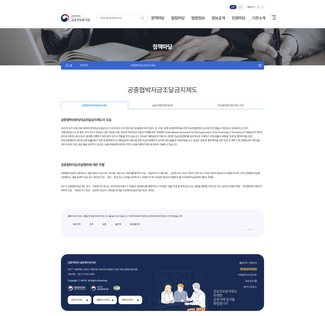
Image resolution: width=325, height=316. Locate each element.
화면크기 (251, 7)
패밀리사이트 (103, 299)
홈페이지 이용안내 (248, 262)
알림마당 (178, 18)
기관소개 (258, 18)
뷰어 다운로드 (250, 286)
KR (233, 7)
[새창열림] (76, 287)
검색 (143, 18)
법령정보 (198, 18)
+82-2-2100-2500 (85, 274)
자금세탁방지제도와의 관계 (230, 105)
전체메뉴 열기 (273, 17)
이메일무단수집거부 (247, 274)
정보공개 (218, 18)
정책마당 (157, 18)
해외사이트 (127, 299)
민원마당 (238, 18)
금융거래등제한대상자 (162, 105)
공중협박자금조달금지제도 (143, 65)
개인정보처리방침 (248, 269)
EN (240, 7)
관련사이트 (76, 299)
